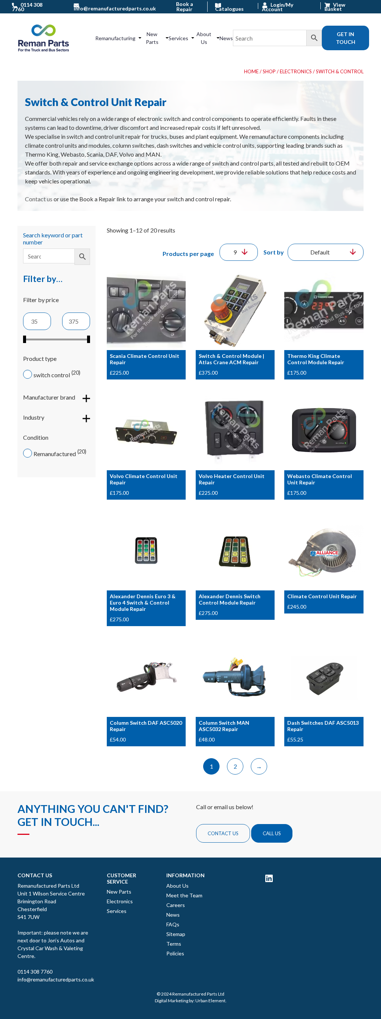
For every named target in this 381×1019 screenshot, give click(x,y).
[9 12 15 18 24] (239, 252)
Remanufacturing (115, 38)
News (226, 38)
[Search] (277, 38)
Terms (173, 944)
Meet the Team (184, 895)
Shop (269, 71)
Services (178, 38)
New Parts (152, 38)
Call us (272, 833)
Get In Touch (345, 38)
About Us (203, 38)
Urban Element (210, 1000)
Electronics (296, 71)
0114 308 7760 (34, 971)
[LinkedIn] (269, 878)
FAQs (172, 924)
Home (251, 71)
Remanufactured (54, 453)
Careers (175, 905)
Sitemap (175, 934)
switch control (51, 374)
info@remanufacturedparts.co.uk (55, 979)
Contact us (38, 198)
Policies (175, 953)
